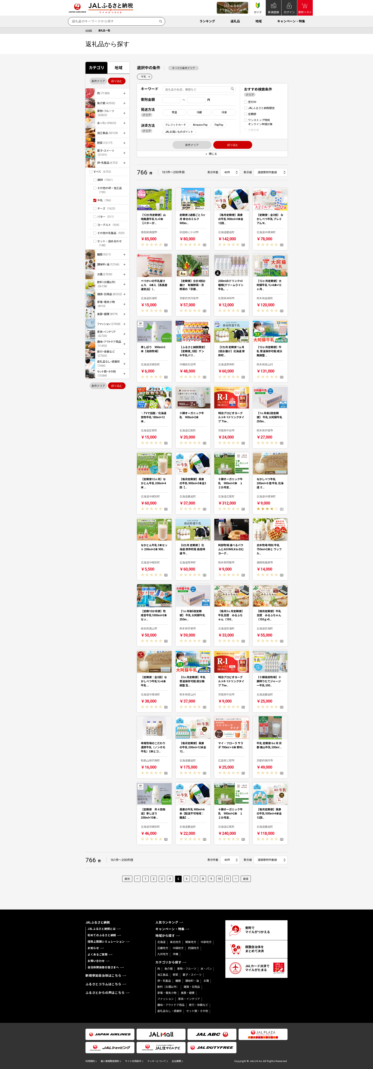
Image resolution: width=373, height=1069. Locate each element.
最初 (127, 878)
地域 (258, 21)
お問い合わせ (96, 960)
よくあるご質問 (98, 954)
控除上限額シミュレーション (106, 941)
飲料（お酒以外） (168, 986)
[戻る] (137, 879)
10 (219, 878)
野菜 (175, 974)
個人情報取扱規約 (110, 1061)
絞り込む (116, 81)
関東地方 (190, 942)
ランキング (207, 21)
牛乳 (143, 76)
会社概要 (176, 1061)
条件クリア (98, 81)
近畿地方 (162, 948)
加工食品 (162, 974)
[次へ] (236, 879)
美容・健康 (187, 992)
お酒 (206, 980)
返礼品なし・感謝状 (169, 1011)
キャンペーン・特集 (291, 21)
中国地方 (178, 948)
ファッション (165, 998)
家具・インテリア (189, 998)
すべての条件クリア (183, 68)
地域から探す (165, 936)
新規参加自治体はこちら (103, 975)
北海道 (161, 942)
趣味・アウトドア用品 (171, 1004)
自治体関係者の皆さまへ (103, 967)
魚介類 (169, 968)
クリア (147, 114)
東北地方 (175, 942)
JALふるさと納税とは (102, 928)
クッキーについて (156, 1061)
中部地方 (206, 942)
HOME (88, 30)
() (166, 244)
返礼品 (235, 21)
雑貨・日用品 (192, 986)
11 (227, 878)
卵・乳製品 (164, 980)
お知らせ (93, 948)
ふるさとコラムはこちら (103, 984)
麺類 (178, 980)
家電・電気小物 (166, 992)
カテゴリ (96, 67)
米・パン (206, 968)
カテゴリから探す (168, 962)
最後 (245, 878)
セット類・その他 (197, 1011)
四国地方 (193, 948)
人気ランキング (166, 922)
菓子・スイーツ (192, 974)
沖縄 (175, 954)
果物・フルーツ (186, 968)
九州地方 (162, 954)
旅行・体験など (198, 1004)
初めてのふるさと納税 (102, 935)
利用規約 (90, 1061)
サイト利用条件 (133, 1061)
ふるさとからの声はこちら (105, 993)
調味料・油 (192, 980)
